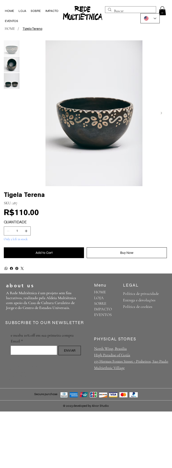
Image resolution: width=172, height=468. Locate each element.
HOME (100, 292)
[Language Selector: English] (150, 18)
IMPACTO (103, 309)
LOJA (99, 297)
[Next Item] (161, 113)
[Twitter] (22, 268)
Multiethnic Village (109, 367)
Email (17, 341)
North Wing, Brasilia (110, 348)
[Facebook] (11, 268)
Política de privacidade (141, 293)
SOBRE (100, 303)
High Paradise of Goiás (112, 355)
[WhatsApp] (6, 268)
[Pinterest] (17, 268)
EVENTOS (103, 314)
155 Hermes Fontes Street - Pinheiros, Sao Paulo (131, 361)
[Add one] (26, 230)
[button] (162, 10)
